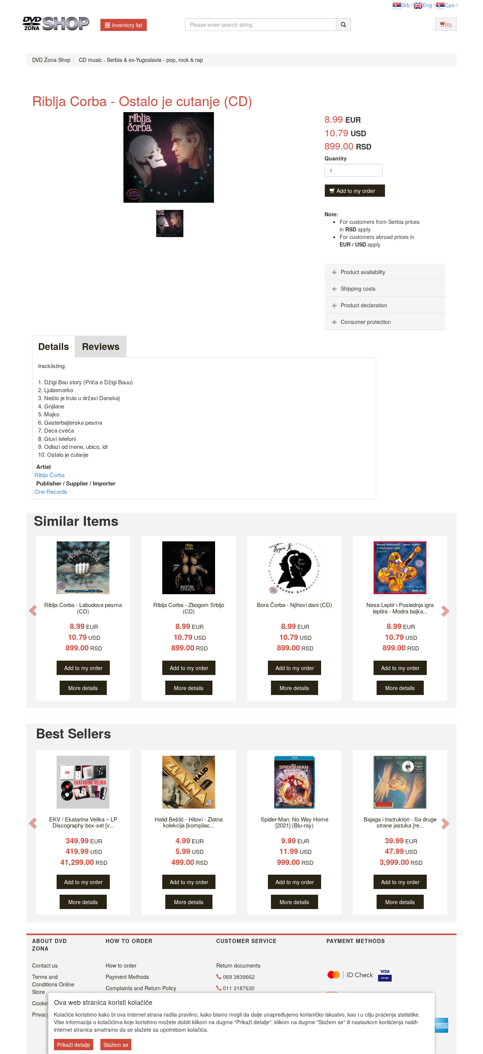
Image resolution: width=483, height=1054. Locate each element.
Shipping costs (358, 288)
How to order (121, 965)
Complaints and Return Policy (141, 988)
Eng (427, 5)
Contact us (45, 965)
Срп (450, 5)
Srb (405, 5)
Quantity (336, 158)
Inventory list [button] (127, 25)
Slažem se (115, 1044)
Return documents (238, 965)
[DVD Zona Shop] (54, 24)
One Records (51, 491)
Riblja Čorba (49, 475)
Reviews (101, 346)
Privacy (40, 1014)
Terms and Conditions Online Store (53, 984)
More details (83, 688)
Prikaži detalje (73, 1044)
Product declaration (364, 305)
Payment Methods (127, 976)
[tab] (385, 272)
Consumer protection (366, 321)
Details (53, 346)
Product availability (363, 272)
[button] (32, 610)
